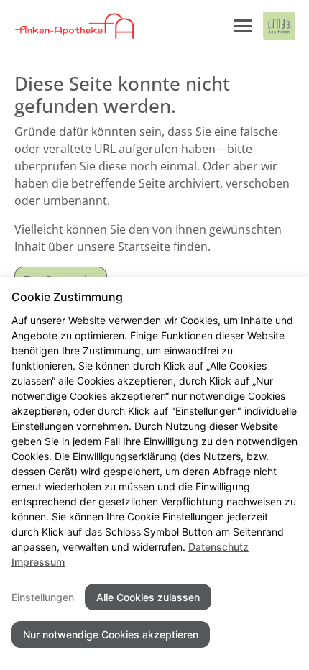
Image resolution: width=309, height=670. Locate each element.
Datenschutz (218, 547)
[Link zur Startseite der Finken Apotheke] (75, 26)
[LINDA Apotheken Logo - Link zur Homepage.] (279, 26)
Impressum (38, 562)
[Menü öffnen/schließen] (243, 25)
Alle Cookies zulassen (148, 597)
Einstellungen (42, 597)
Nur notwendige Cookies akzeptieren (110, 634)
